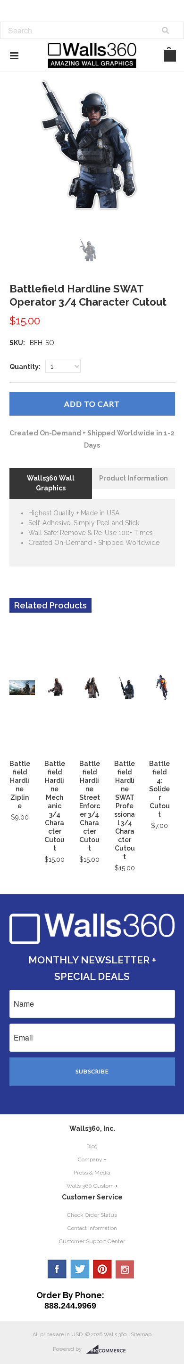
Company (90, 1159)
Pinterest (102, 1269)
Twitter (79, 1269)
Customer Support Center (92, 1241)
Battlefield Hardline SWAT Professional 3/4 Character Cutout (124, 810)
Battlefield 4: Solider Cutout (159, 789)
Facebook (57, 1269)
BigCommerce (108, 1349)
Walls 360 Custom (90, 1186)
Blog (92, 1146)
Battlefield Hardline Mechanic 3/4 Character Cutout (54, 806)
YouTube (125, 1269)
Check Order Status (92, 1215)
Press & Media (92, 1172)
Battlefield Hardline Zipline (19, 785)
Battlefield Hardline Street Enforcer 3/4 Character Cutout (89, 806)
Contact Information (92, 1228)
